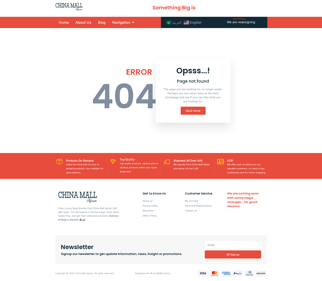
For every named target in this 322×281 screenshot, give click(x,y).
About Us (83, 22)
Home (64, 22)
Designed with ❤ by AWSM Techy (152, 273)
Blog (101, 22)
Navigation (121, 22)
